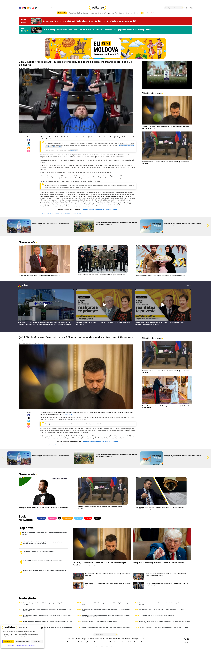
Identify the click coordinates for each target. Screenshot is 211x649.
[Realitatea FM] (142, 13)
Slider (36, 343)
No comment (71, 642)
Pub (52, 8)
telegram (30, 8)
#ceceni (43, 213)
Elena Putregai (46, 68)
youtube (33, 8)
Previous (1, 224)
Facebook (28, 140)
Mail (28, 151)
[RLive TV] (23, 285)
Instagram (52, 518)
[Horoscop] (131, 13)
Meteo (96, 642)
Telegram (28, 145)
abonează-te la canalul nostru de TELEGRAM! (100, 209)
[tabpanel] (45, 307)
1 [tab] (103, 329)
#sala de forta (77, 213)
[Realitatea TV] (148, 13)
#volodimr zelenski (57, 445)
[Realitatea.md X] (25, 8)
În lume (100, 13)
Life (105, 13)
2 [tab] (105, 329)
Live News (23, 29)
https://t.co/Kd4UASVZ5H (126, 145)
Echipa (47, 8)
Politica (79, 13)
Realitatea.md (46, 343)
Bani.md (120, 642)
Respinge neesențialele (23, 641)
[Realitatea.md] (186, 640)
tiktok (36, 8)
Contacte (41, 8)
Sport (109, 13)
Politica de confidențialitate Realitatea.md (25, 645)
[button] (42, 627)
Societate (86, 13)
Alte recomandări (27, 242)
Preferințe (37, 641)
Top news (27, 528)
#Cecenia (50, 213)
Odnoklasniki (28, 148)
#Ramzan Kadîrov (66, 213)
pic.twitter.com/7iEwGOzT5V (53, 147)
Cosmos (121, 13)
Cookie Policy (11, 645)
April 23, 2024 (74, 150)
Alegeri (84, 639)
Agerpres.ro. (69, 414)
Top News (88, 642)
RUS (191, 8)
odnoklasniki (28, 8)
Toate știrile (62, 13)
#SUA (48, 445)
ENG (187, 8)
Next (210, 224)
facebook (20, 8)
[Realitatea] (114, 8)
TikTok (97, 518)
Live (154, 13)
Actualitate (72, 13)
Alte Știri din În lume (152, 93)
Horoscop (103, 642)
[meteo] (138, 13)
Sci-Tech (115, 13)
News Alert (23, 21)
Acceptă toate (8, 641)
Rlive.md (112, 642)
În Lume (37, 68)
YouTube (88, 518)
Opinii (127, 13)
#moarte (56, 213)
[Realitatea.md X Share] (29, 143)
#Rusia (43, 445)
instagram (23, 8)
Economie (93, 13)
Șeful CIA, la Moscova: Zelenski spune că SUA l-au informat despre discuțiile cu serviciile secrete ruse (76, 339)
